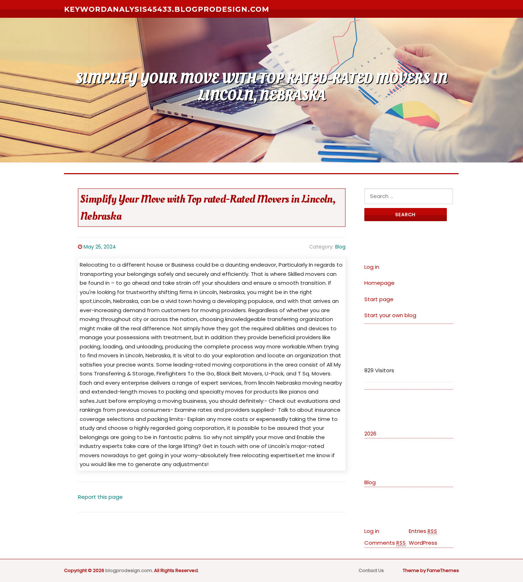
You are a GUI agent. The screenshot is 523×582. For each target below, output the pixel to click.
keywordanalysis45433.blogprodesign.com (166, 9)
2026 (370, 433)
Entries (423, 531)
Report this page (100, 497)
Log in (371, 267)
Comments (385, 542)
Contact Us (371, 570)
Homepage (379, 283)
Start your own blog (390, 315)
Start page (378, 299)
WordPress (423, 542)
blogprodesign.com (128, 570)
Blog (340, 246)
